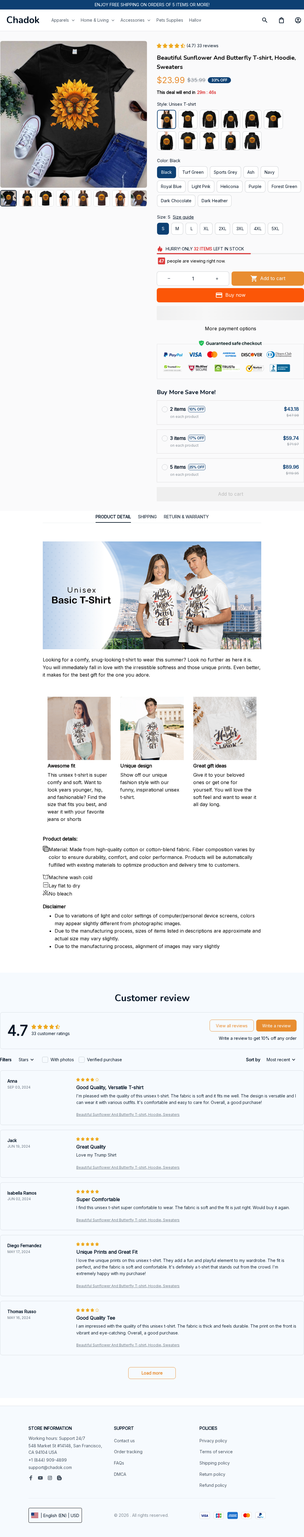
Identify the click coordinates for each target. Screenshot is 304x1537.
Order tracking (128, 1451)
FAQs (119, 1462)
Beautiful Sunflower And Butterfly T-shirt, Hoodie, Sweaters (128, 1114)
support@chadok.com (50, 1467)
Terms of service (216, 1451)
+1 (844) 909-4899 (47, 1459)
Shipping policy (215, 1462)
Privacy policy (213, 1440)
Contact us (124, 1440)
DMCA (120, 1474)
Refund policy (213, 1485)
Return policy (212, 1474)
